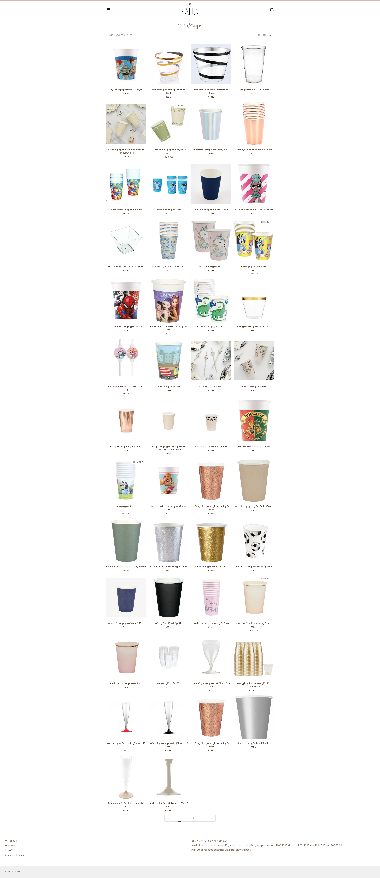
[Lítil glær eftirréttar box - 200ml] (126, 240)
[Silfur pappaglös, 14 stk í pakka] (254, 717)
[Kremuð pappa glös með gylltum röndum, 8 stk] (126, 124)
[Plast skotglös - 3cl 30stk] (169, 657)
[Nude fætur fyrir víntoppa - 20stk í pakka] (169, 777)
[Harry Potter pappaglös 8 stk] (254, 421)
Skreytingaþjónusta (15, 855)
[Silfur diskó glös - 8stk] (254, 361)
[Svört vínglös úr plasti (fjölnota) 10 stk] (169, 717)
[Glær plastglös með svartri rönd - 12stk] (211, 64)
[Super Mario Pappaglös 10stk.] (126, 184)
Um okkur (10, 845)
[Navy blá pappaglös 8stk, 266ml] (211, 184)
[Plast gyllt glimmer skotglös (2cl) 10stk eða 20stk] (254, 657)
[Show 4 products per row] (270, 35)
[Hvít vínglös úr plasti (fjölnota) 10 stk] (211, 657)
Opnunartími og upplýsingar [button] (209, 841)
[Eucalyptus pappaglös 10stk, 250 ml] (126, 541)
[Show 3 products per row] (264, 35)
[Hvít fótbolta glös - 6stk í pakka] (254, 541)
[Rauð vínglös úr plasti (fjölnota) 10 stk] (126, 717)
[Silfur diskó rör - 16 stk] (211, 361)
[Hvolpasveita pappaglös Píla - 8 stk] (169, 481)
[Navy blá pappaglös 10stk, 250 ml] (126, 597)
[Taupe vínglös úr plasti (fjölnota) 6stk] (126, 777)
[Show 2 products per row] (259, 35)
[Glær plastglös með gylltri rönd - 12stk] (169, 64)
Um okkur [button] (11, 841)
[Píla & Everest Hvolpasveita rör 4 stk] (126, 361)
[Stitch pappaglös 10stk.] (169, 184)
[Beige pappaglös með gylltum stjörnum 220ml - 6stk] (169, 421)
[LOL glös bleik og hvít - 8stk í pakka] (254, 184)
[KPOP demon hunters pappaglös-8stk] (169, 301)
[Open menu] (110, 9)
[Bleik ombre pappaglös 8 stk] (126, 657)
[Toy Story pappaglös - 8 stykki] (126, 64)
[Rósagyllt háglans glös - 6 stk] (126, 421)
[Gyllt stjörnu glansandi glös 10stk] (211, 541)
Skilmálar (10, 850)
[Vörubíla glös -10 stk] (169, 361)
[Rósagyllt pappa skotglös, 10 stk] (254, 124)
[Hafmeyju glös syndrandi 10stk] (169, 240)
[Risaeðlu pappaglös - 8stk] (211, 301)
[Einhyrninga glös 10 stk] (211, 240)
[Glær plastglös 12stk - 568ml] (254, 64)
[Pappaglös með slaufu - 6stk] (211, 421)
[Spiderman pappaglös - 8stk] (126, 301)
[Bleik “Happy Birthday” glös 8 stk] (211, 597)
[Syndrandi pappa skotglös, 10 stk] (211, 124)
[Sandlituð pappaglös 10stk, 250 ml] (254, 481)
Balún (11, 871)
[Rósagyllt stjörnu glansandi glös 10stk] (211, 481)
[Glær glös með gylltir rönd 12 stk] (254, 301)
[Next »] (211, 818)
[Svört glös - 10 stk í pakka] (169, 597)
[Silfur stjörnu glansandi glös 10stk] (169, 541)
